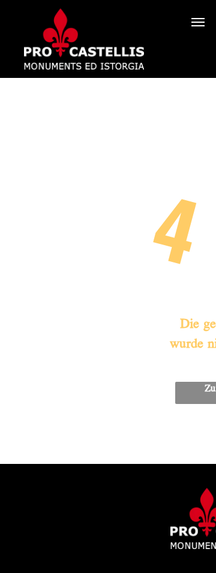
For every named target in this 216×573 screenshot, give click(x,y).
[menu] (198, 22)
